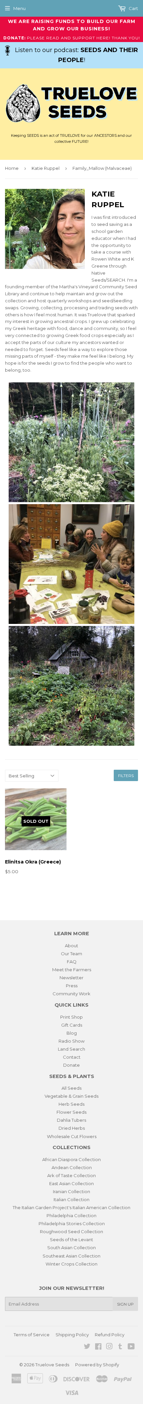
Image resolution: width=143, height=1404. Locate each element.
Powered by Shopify (97, 1364)
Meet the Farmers (71, 969)
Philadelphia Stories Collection (72, 1223)
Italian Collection (71, 1199)
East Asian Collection (71, 1183)
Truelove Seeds (52, 1364)
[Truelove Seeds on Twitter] (87, 1347)
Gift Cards (71, 1025)
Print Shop (71, 1017)
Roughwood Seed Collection (71, 1231)
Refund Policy (109, 1334)
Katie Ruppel (46, 168)
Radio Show (71, 1041)
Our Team (71, 953)
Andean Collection (72, 1167)
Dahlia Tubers (71, 1120)
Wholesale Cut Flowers (71, 1136)
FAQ (71, 961)
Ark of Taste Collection (71, 1175)
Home (12, 168)
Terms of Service (32, 1334)
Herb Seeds (71, 1104)
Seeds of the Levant (71, 1239)
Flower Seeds (71, 1112)
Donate (71, 1065)
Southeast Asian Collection (71, 1256)
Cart (133, 8)
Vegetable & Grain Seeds (71, 1096)
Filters (126, 775)
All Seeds (71, 1088)
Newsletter (71, 977)
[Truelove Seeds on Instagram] (109, 1347)
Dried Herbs (72, 1128)
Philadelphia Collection (71, 1215)
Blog (72, 1033)
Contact (71, 1057)
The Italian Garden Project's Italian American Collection (71, 1207)
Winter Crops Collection (71, 1264)
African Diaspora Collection (71, 1159)
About (71, 945)
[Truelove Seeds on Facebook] (98, 1347)
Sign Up (125, 1304)
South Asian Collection (71, 1247)
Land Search (71, 1049)
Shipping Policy (72, 1334)
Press (71, 985)
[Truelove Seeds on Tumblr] (120, 1347)
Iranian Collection (71, 1191)
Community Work (71, 993)
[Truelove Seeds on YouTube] (131, 1347)
